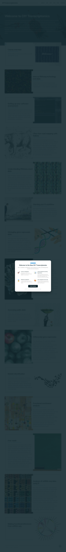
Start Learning (33, 286)
